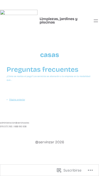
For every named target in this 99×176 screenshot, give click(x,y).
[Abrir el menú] (96, 21)
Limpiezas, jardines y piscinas (59, 21)
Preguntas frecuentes (42, 70)
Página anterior (16, 99)
